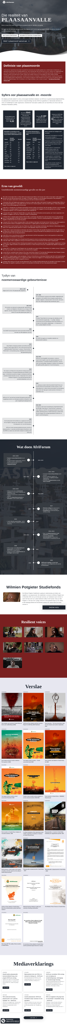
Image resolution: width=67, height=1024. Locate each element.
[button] (11, 597)
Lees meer (5, 987)
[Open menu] (64, 2)
